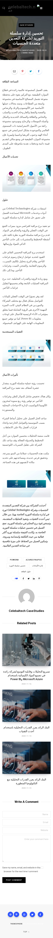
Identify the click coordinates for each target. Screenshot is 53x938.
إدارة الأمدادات (37, 566)
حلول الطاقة (25, 572)
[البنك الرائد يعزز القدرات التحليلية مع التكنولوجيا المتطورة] (26, 758)
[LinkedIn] (34, 578)
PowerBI (14, 560)
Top (25, 932)
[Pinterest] (22, 71)
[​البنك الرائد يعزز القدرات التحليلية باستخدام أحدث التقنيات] (26, 706)
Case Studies (26, 25)
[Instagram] (24, 914)
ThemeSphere (16, 924)
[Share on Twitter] (31, 71)
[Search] (5, 8)
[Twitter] (32, 914)
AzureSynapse (34, 560)
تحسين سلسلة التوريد (17, 566)
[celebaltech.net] (23, 8)
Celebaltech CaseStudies (22, 50)
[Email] (14, 71)
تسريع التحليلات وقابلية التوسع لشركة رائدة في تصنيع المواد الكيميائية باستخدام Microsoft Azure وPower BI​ (26, 675)
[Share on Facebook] (39, 71)
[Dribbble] (10, 914)
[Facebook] (40, 914)
